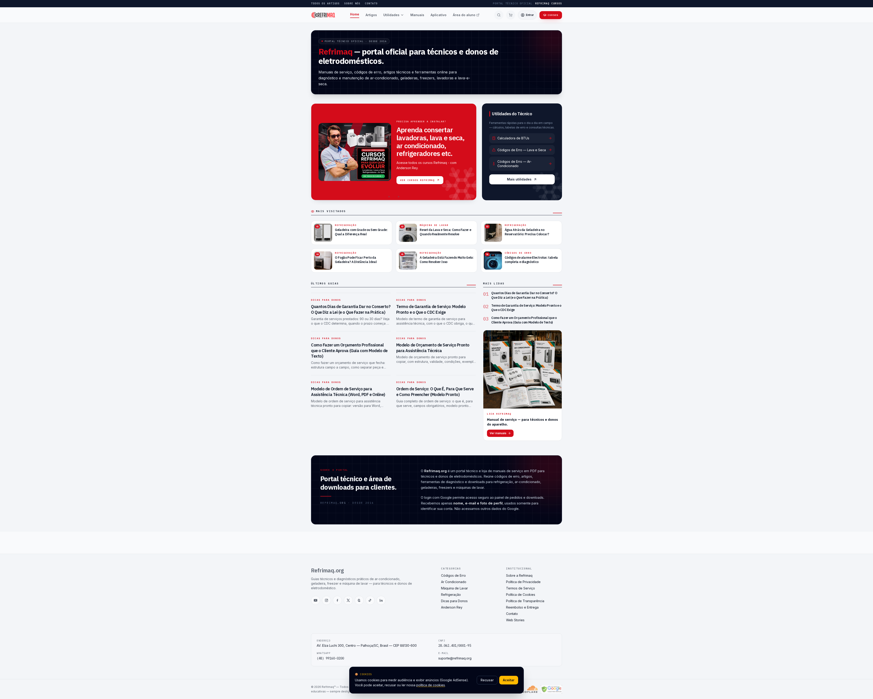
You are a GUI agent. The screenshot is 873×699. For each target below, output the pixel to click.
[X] (348, 600)
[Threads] (359, 600)
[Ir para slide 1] (389, 196)
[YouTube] (315, 600)
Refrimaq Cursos (548, 3)
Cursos (553, 15)
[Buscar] (498, 15)
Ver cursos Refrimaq (417, 180)
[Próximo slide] (470, 152)
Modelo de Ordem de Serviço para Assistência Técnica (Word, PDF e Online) (348, 391)
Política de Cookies (520, 594)
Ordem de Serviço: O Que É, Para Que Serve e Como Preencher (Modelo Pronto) (435, 391)
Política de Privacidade (523, 582)
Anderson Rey (451, 607)
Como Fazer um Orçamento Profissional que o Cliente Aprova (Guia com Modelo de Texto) (349, 350)
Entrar (530, 15)
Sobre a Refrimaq (519, 575)
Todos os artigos (325, 3)
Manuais (417, 15)
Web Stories (515, 620)
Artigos (371, 15)
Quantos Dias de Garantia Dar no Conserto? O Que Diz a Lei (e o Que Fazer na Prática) (351, 309)
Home (354, 14)
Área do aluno (464, 15)
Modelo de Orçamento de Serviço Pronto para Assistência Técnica (432, 347)
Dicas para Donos (326, 299)
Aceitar (508, 680)
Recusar (487, 680)
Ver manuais (498, 433)
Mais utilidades (519, 179)
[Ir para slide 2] (393, 196)
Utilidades (391, 15)
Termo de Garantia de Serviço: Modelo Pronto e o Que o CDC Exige (431, 309)
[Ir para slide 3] (398, 196)
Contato (371, 3)
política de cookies (430, 685)
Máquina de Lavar (454, 588)
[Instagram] (326, 600)
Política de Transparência (525, 601)
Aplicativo (439, 15)
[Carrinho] (510, 15)
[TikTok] (370, 600)
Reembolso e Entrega (522, 607)
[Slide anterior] (317, 152)
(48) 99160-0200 (330, 658)
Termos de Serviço (520, 588)
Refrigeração (451, 594)
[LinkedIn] (381, 600)
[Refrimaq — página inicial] (323, 15)
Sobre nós (352, 3)
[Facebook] (337, 600)
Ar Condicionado (453, 582)
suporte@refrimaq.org (455, 658)
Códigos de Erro (453, 575)
